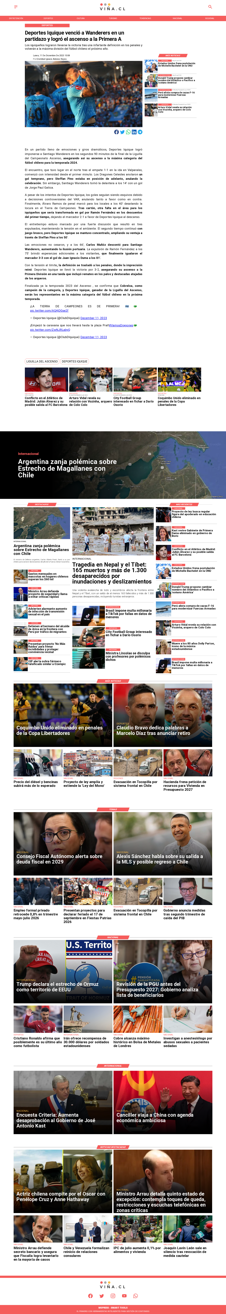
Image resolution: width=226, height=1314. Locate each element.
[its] (21, 612)
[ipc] (138, 1242)
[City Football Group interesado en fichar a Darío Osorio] (135, 391)
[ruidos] (21, 647)
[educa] (163, 514)
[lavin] (187, 1242)
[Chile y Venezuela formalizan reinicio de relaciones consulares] (88, 1242)
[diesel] (38, 776)
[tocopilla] (138, 776)
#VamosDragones (121, 325)
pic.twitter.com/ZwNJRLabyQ (50, 329)
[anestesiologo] (187, 1032)
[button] (42, 361)
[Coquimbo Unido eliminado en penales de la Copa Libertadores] (179, 391)
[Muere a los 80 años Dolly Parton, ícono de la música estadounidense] (163, 646)
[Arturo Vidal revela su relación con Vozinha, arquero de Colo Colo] (90, 391)
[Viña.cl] (16, 8)
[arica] (21, 629)
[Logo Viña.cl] (113, 10)
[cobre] (138, 1032)
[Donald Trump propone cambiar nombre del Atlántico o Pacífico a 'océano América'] (151, 80)
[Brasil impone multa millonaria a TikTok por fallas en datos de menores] (163, 665)
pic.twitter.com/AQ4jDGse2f (49, 310)
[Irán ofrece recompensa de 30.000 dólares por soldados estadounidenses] (88, 1032)
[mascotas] (21, 577)
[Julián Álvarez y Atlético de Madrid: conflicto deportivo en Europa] (46, 391)
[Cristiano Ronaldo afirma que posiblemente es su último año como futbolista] (38, 1032)
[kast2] (163, 533)
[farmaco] (21, 664)
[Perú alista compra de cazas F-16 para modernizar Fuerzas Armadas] (151, 95)
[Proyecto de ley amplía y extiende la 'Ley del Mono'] (88, 776)
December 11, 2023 (93, 318)
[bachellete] (151, 66)
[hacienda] (187, 776)
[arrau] (21, 594)
